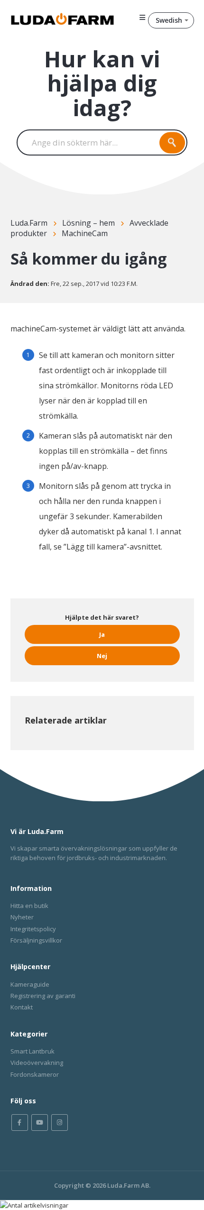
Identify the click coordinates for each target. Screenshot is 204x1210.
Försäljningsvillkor (36, 940)
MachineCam (85, 233)
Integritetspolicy (33, 929)
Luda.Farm (28, 223)
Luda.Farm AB (128, 1185)
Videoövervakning (36, 1062)
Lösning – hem (88, 223)
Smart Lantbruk (32, 1051)
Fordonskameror (34, 1074)
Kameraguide (29, 984)
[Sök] (172, 142)
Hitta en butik (29, 905)
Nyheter (22, 917)
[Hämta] (84, 612)
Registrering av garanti (42, 995)
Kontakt (21, 1007)
